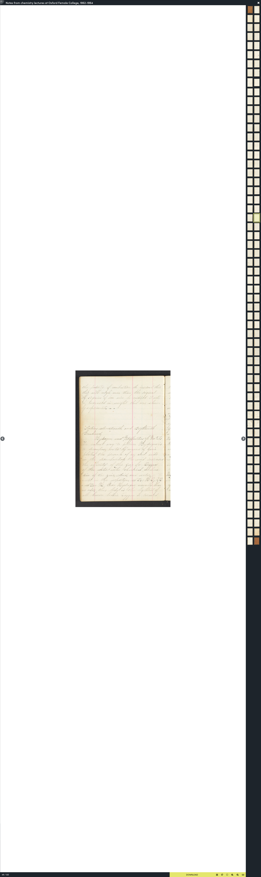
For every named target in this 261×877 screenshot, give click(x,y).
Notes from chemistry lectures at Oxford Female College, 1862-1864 (49, 3)
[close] (258, 3)
